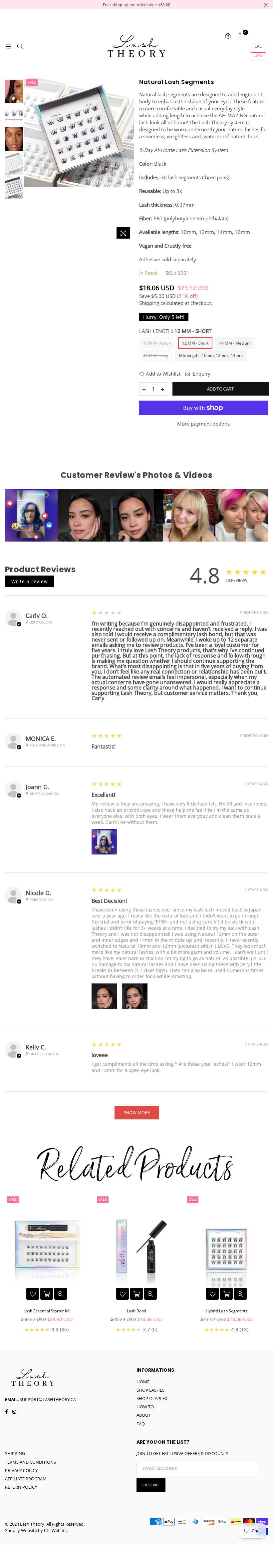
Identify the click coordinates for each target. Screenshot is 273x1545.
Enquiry (200, 373)
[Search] (20, 46)
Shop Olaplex (151, 1398)
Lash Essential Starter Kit (47, 1311)
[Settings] (228, 36)
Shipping (149, 303)
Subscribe (150, 1484)
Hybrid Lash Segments (226, 1311)
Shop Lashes (150, 1390)
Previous (30, 160)
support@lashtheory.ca (48, 1399)
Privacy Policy (21, 1470)
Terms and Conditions (30, 1462)
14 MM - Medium (235, 343)
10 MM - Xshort (157, 343)
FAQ (140, 1424)
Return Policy (21, 1487)
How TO (145, 1407)
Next (128, 160)
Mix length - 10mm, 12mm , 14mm (211, 355)
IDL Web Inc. (56, 1530)
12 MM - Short (195, 343)
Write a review (29, 581)
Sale (32, 82)
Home (142, 1382)
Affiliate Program (26, 1479)
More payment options (203, 423)
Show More (137, 1112)
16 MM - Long (155, 355)
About (143, 1415)
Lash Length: (175, 331)
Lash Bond (136, 1311)
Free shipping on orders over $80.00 (136, 4)
